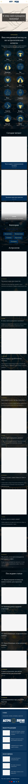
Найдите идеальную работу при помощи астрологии (17, 739)
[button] (2, 17)
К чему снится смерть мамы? (10, 519)
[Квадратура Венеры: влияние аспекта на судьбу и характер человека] (6, 733)
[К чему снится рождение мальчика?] (14, 211)
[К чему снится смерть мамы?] (14, 501)
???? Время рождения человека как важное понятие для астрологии (12, 581)
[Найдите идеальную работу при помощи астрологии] (6, 739)
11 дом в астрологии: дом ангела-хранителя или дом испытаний (11, 672)
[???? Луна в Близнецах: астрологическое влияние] (14, 622)
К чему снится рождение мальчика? (14, 218)
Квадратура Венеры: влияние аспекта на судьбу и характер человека (18, 733)
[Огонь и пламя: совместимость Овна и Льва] (14, 460)
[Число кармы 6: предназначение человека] (14, 153)
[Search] (26, 1)
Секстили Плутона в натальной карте (16, 759)
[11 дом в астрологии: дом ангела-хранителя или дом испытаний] (14, 659)
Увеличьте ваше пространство (14, 197)
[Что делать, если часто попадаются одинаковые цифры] (14, 539)
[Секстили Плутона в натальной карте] (6, 759)
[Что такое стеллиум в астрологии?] (6, 765)
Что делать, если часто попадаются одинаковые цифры (12, 558)
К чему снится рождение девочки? (12, 438)
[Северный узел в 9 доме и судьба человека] (6, 746)
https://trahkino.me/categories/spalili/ (10, 229)
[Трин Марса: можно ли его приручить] (6, 772)
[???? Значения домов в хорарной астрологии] (14, 595)
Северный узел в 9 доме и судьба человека (17, 746)
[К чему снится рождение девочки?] (14, 420)
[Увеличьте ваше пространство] (14, 185)
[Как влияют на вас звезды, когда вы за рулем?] (14, 382)
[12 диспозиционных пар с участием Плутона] (14, 687)
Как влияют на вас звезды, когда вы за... (14, 400)
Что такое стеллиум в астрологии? (16, 765)
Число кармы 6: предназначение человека (14, 17)
